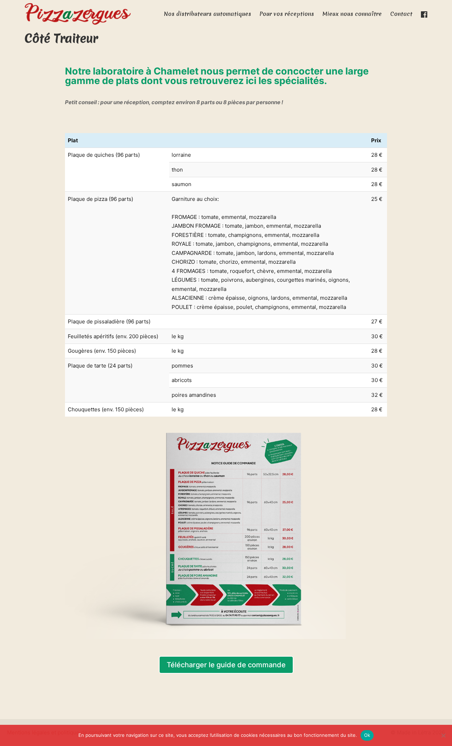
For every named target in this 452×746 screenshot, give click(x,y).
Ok (367, 735)
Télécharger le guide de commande (226, 665)
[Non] (443, 735)
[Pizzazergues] (78, 14)
